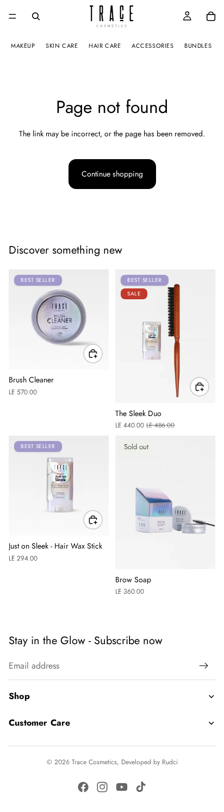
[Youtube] (121, 787)
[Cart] (211, 16)
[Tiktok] (140, 787)
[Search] (36, 16)
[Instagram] (102, 787)
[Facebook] (83, 787)
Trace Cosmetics (94, 762)
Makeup (23, 45)
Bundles (197, 45)
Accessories (152, 45)
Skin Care (62, 45)
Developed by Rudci (149, 762)
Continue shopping (112, 173)
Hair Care (105, 45)
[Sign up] (203, 666)
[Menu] (12, 16)
